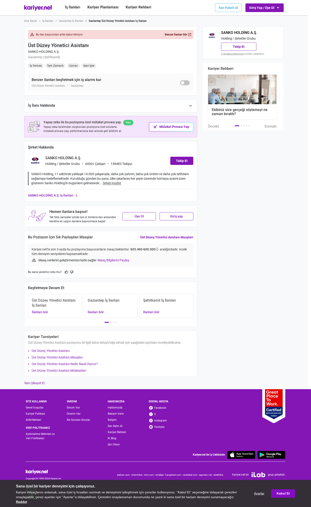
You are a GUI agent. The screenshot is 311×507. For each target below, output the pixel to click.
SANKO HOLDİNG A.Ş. (43, 51)
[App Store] (241, 455)
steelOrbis (218, 474)
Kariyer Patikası (35, 413)
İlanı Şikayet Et (34, 383)
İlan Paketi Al (228, 8)
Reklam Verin (116, 413)
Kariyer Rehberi (117, 432)
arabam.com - (124, 474)
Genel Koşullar (34, 407)
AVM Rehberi (33, 419)
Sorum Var (73, 407)
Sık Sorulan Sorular (78, 419)
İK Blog (112, 438)
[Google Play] (271, 455)
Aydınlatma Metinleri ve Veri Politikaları (40, 436)
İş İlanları (72, 7)
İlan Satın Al (115, 426)
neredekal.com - (191, 474)
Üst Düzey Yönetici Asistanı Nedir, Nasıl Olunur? (65, 364)
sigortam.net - (206, 474)
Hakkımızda (115, 407)
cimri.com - (150, 474)
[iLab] (258, 474)
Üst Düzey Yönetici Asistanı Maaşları (166, 237)
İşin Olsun (114, 444)
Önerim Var (74, 413)
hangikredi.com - (174, 474)
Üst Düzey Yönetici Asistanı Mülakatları (59, 370)
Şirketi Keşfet (112, 183)
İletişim (112, 419)
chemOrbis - (137, 474)
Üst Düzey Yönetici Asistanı (51, 351)
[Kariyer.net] (43, 471)
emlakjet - (160, 474)
